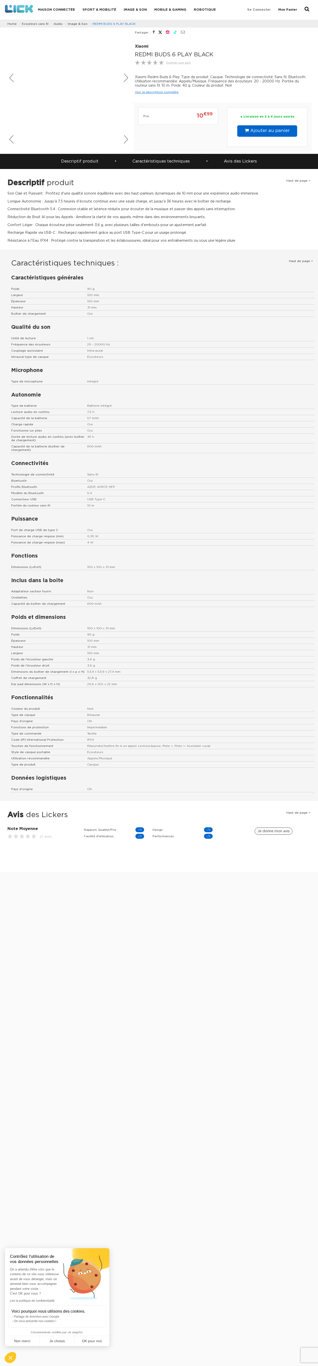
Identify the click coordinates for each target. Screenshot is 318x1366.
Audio (58, 23)
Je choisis (57, 1341)
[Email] (183, 32)
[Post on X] (160, 32)
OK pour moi (92, 1341)
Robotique (205, 9)
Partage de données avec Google (36, 1316)
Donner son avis (178, 62)
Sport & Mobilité (99, 9)
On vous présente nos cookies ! (35, 1321)
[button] (10, 1358)
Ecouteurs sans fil (35, 23)
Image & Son (135, 9)
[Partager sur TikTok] (175, 32)
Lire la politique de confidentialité (32, 1300)
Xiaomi (141, 46)
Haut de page (297, 180)
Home (12, 23)
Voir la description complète (157, 92)
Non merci (22, 1341)
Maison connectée (56, 9)
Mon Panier (287, 9)
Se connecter (259, 9)
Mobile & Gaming (170, 9)
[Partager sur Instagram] (168, 32)
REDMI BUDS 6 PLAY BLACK (114, 23)
